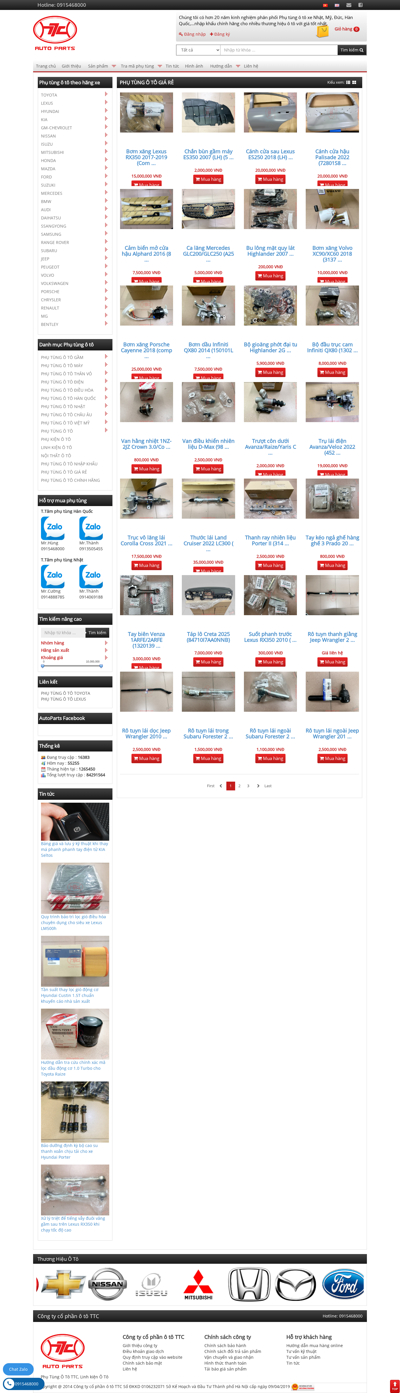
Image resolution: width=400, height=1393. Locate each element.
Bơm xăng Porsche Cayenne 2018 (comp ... (146, 350)
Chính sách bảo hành (225, 1345)
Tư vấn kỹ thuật (301, 1351)
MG (44, 316)
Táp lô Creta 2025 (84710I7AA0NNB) (208, 636)
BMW (46, 201)
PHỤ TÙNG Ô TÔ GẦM (62, 357)
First (211, 785)
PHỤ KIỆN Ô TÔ (56, 439)
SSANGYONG (53, 226)
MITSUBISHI (52, 152)
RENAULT (50, 308)
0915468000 (26, 1384)
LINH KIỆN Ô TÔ (56, 447)
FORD (46, 177)
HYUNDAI (50, 111)
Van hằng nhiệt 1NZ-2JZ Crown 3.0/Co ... (146, 443)
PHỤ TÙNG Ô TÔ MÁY (62, 365)
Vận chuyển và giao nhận (229, 1357)
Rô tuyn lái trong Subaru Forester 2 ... (208, 733)
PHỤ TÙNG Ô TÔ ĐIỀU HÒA (67, 390)
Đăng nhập (194, 34)
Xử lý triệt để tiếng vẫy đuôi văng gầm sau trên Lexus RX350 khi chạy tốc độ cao (73, 1224)
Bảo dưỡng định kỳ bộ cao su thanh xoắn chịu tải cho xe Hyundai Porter (69, 1151)
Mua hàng (148, 185)
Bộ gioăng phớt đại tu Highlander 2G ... (270, 347)
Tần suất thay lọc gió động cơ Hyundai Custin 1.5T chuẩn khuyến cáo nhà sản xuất (69, 995)
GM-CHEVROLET (56, 127)
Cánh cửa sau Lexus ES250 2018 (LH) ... (270, 154)
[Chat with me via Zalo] (52, 527)
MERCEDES (51, 193)
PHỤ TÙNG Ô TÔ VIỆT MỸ (65, 423)
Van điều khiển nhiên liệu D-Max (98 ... (208, 443)
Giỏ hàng (346, 29)
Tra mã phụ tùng (137, 66)
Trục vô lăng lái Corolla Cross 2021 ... (146, 540)
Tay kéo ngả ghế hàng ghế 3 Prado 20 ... (332, 540)
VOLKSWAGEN (55, 283)
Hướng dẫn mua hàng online (314, 1345)
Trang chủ (46, 66)
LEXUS (47, 103)
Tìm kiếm (350, 50)
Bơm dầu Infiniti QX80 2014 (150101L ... (208, 350)
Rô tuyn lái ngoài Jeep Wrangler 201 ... (332, 733)
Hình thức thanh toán (225, 1363)
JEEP (45, 259)
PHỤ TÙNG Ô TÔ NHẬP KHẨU (69, 464)
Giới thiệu (71, 66)
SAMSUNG (51, 234)
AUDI (46, 209)
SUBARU (49, 250)
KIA (44, 119)
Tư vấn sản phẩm (303, 1357)
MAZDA (48, 168)
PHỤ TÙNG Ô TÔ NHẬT (63, 406)
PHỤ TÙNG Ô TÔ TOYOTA (65, 693)
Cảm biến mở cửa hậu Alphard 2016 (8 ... (146, 253)
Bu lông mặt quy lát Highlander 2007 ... (270, 250)
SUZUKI (48, 185)
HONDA (48, 160)
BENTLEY (49, 324)
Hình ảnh (194, 66)
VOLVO (47, 275)
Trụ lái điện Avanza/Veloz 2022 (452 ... (332, 446)
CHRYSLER (51, 299)
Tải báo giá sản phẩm (225, 1369)
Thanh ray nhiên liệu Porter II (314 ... (270, 540)
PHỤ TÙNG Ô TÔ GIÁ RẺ (64, 472)
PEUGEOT (50, 267)
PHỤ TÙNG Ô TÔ (57, 431)
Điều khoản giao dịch (143, 1351)
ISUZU (47, 144)
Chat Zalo (18, 1369)
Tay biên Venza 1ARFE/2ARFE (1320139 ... (146, 639)
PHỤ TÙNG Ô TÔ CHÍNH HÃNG (70, 480)
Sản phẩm (98, 66)
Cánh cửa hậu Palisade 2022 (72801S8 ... (332, 157)
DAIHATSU (51, 218)
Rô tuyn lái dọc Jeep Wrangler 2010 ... (146, 733)
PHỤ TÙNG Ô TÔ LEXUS (63, 699)
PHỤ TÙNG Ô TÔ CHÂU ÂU (66, 414)
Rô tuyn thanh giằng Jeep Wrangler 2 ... (332, 636)
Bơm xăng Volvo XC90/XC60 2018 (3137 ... (332, 253)
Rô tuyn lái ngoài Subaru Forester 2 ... (270, 733)
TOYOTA (49, 95)
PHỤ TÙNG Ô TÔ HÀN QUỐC (68, 398)
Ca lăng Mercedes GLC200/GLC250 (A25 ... (208, 253)
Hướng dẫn (221, 66)
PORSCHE (50, 291)
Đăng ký (221, 34)
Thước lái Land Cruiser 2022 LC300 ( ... (208, 543)
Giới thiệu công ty (140, 1345)
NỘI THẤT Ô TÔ (56, 455)
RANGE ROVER (55, 242)
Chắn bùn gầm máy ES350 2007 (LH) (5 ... (208, 154)
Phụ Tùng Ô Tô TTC (59, 1377)
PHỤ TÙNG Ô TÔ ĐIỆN (62, 382)
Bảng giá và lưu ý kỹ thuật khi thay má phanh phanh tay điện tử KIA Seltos (74, 849)
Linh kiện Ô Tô (94, 1377)
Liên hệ (251, 66)
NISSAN (48, 136)
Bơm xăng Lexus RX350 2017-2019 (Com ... (146, 157)
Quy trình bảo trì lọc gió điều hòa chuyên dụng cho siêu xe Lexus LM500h (73, 922)
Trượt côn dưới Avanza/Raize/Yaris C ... (270, 446)
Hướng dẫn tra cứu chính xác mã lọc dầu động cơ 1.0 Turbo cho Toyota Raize (73, 1068)
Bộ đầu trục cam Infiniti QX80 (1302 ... (332, 347)
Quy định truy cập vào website (152, 1357)
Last (268, 785)
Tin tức (172, 66)
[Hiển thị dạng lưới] (354, 82)
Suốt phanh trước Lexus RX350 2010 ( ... (270, 636)
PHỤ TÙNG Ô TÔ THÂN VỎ (66, 373)
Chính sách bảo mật (142, 1363)
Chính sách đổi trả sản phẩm (232, 1351)
